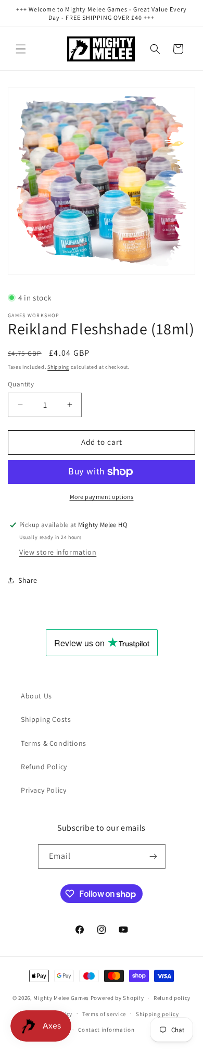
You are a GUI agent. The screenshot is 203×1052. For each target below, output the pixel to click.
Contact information (106, 1029)
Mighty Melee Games (61, 997)
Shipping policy (157, 1014)
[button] (20, 48)
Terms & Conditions (53, 743)
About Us (36, 695)
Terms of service (104, 1014)
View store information (57, 552)
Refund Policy (44, 766)
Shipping (58, 367)
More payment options (102, 496)
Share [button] (27, 580)
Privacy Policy (43, 790)
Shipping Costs (46, 719)
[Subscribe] (153, 856)
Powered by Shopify (117, 997)
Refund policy (172, 997)
